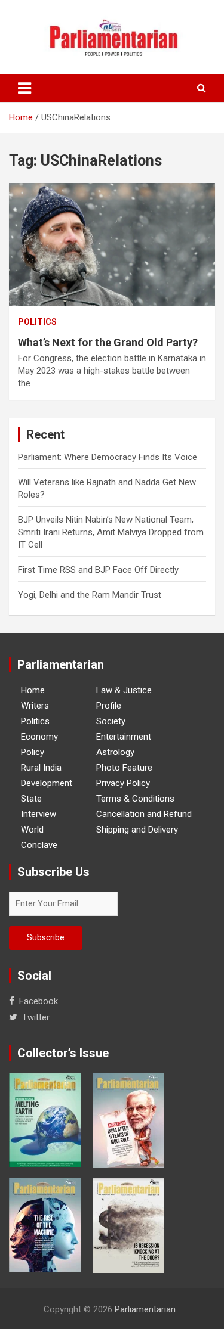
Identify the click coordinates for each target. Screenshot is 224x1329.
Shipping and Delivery (137, 829)
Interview (38, 814)
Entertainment (123, 736)
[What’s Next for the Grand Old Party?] (112, 244)
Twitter (36, 1017)
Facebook (38, 1001)
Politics (37, 322)
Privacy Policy (123, 783)
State (31, 798)
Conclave (39, 845)
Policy (32, 752)
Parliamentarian (145, 1309)
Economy (39, 736)
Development (46, 783)
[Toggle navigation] (24, 88)
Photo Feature (124, 767)
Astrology (115, 752)
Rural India (41, 767)
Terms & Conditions (135, 798)
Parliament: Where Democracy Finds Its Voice (107, 457)
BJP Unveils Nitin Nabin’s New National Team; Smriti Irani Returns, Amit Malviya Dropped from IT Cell (111, 532)
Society (110, 721)
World (32, 829)
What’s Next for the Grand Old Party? (108, 342)
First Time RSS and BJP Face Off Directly (98, 569)
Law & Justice (124, 690)
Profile (108, 705)
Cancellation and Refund (144, 814)
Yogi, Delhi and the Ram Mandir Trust (89, 594)
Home (33, 690)
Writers (35, 705)
